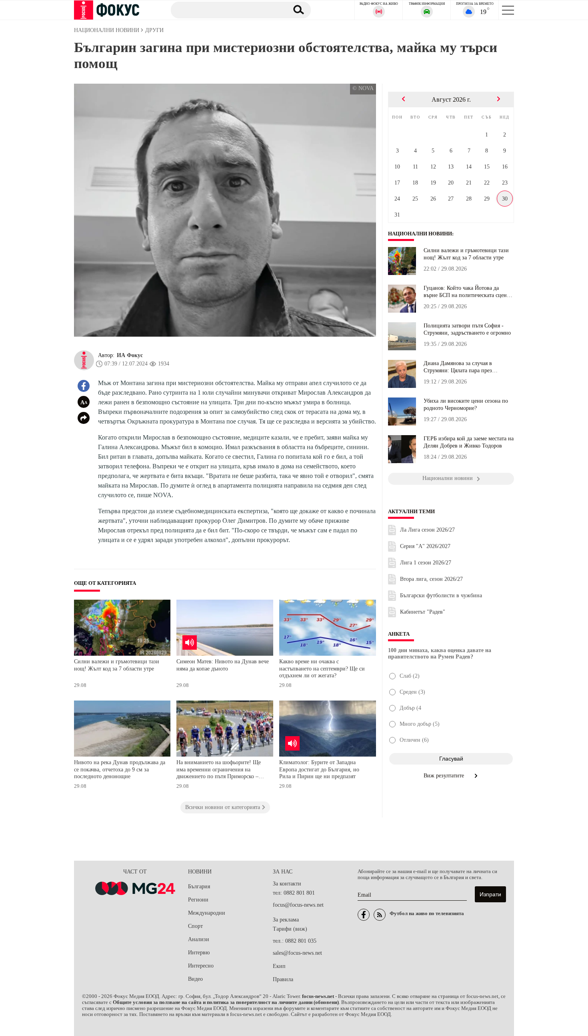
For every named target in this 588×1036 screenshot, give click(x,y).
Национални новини (420, 234)
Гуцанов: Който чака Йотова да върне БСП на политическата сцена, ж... (467, 292)
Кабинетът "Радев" (422, 612)
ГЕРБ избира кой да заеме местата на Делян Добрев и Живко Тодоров (469, 442)
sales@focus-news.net (297, 953)
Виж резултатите (445, 776)
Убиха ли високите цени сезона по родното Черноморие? (466, 404)
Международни (206, 913)
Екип (279, 966)
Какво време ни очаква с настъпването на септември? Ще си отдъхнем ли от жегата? (322, 669)
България (199, 886)
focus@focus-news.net (298, 905)
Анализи (198, 939)
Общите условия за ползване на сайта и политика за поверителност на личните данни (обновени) (226, 1002)
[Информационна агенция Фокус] (364, 915)
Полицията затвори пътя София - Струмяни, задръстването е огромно (467, 329)
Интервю (199, 953)
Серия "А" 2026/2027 (425, 546)
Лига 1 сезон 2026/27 (425, 563)
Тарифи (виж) (290, 929)
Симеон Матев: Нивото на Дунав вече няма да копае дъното (222, 665)
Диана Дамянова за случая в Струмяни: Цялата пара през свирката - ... (458, 367)
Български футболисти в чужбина (441, 595)
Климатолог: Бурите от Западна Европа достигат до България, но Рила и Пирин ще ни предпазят (319, 769)
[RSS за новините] (380, 915)
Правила (283, 979)
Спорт (195, 926)
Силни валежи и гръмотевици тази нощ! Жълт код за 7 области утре (116, 665)
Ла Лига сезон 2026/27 (427, 530)
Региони (198, 900)
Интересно (201, 966)
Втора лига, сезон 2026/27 (431, 579)
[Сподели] (84, 418)
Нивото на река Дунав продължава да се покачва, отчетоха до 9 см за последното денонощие (119, 769)
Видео (195, 979)
